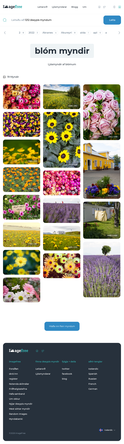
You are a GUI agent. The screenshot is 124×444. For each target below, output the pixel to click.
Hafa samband (17, 394)
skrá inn (13, 373)
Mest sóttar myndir (19, 408)
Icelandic (93, 368)
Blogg (74, 7)
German (92, 389)
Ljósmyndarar (59, 7)
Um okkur (14, 399)
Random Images (18, 414)
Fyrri (5, 33)
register (13, 378)
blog (64, 378)
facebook (67, 373)
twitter (66, 368)
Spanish (92, 373)
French (92, 384)
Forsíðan (13, 368)
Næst (119, 33)
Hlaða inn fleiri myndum (62, 326)
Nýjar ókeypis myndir (20, 403)
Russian (92, 378)
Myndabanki (16, 419)
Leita (112, 20)
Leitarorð (42, 7)
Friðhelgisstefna (18, 389)
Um (84, 7)
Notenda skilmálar (19, 384)
